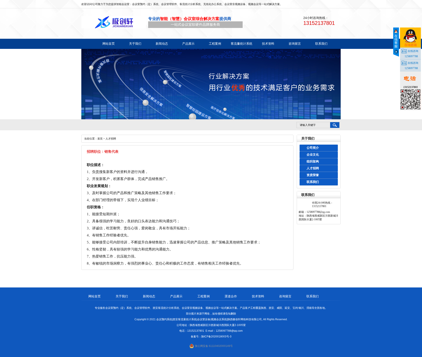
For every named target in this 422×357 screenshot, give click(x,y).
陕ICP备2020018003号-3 (216, 336)
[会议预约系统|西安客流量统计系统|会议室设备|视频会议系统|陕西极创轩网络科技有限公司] (113, 22)
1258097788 (411, 56)
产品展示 (176, 296)
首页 (100, 138)
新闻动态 (149, 296)
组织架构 (313, 161)
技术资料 (258, 296)
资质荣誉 (313, 175)
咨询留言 (285, 296)
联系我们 (313, 182)
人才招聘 (313, 168)
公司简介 (313, 147)
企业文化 (313, 154)
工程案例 (203, 296)
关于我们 (122, 296)
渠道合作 (231, 296)
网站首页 (94, 296)
